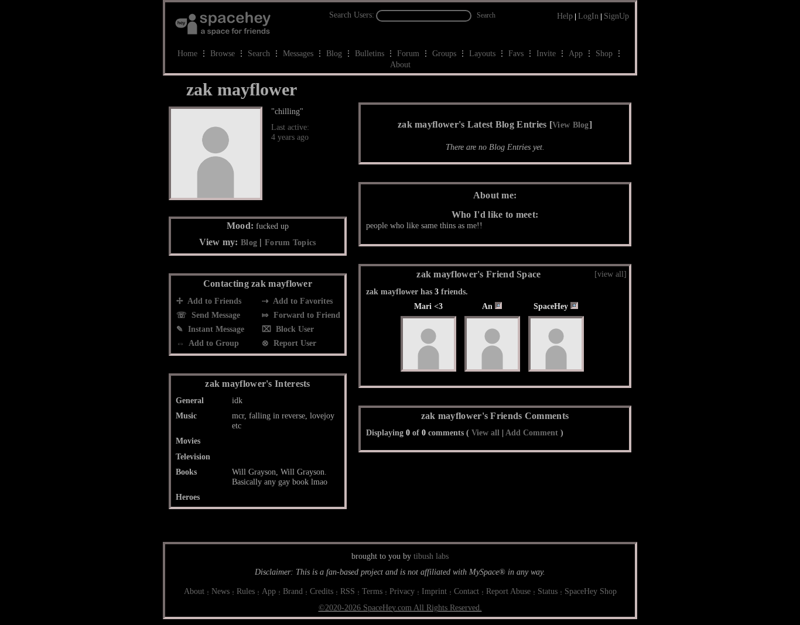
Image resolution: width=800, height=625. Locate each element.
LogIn (588, 16)
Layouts (482, 53)
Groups (444, 53)
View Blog (570, 125)
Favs (516, 53)
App (576, 53)
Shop (604, 53)
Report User (293, 343)
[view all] (610, 274)
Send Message (214, 315)
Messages (298, 53)
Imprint (434, 591)
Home (187, 53)
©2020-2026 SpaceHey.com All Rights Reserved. (400, 607)
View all (485, 432)
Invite (546, 53)
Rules (246, 591)
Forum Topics (290, 242)
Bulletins (369, 53)
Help (565, 16)
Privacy (402, 591)
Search (486, 15)
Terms (372, 591)
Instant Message (215, 329)
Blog (334, 53)
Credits (321, 591)
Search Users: (351, 15)
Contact (466, 591)
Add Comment (531, 432)
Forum (408, 53)
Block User (293, 329)
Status (548, 591)
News (220, 591)
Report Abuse (508, 591)
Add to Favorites (302, 301)
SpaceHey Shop (591, 591)
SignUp (616, 16)
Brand (293, 591)
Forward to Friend (305, 315)
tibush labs (431, 556)
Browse (222, 53)
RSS (347, 591)
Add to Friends (213, 301)
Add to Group (213, 343)
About (400, 64)
